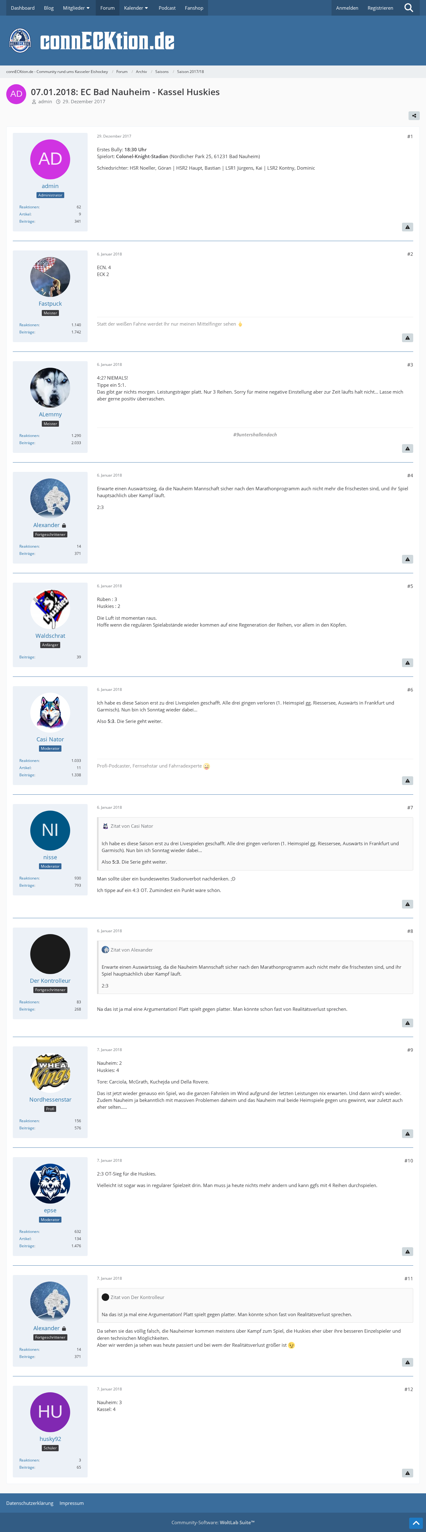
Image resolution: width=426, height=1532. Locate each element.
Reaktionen (29, 207)
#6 (410, 689)
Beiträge (26, 221)
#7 (410, 807)
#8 (410, 931)
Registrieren (380, 8)
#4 (410, 475)
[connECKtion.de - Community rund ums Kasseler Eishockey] (213, 40)
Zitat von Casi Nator (132, 826)
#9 (410, 1050)
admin (45, 101)
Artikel (25, 214)
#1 (410, 136)
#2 (410, 254)
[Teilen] (414, 115)
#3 (410, 364)
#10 (408, 1160)
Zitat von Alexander (132, 950)
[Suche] (409, 8)
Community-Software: (213, 1522)
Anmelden (347, 8)
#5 (410, 586)
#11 (408, 1278)
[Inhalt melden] (407, 227)
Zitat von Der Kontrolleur (137, 1297)
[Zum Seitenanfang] (416, 1523)
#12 (408, 1389)
